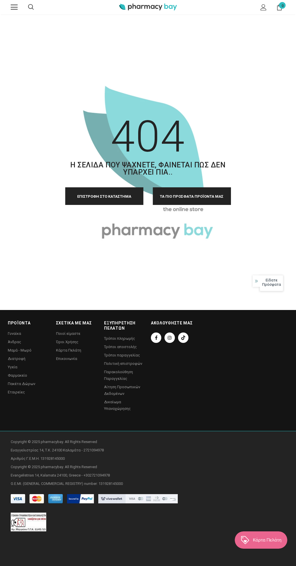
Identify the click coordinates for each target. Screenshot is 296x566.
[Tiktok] (183, 337)
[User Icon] (263, 7)
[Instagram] (169, 337)
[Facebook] (156, 337)
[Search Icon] (31, 7)
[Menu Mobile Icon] (14, 7)
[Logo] (148, 6)
